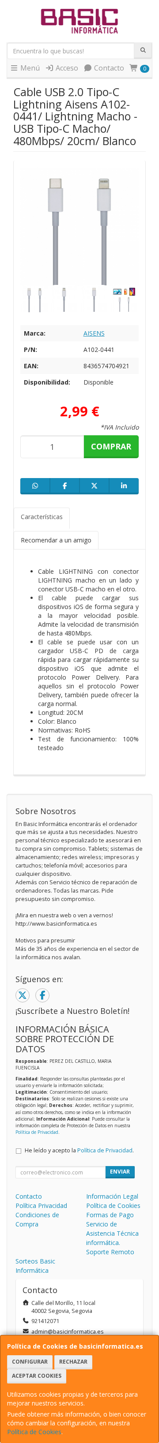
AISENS (94, 333)
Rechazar (73, 1361)
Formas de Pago (110, 1215)
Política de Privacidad (36, 1132)
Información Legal (112, 1196)
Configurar (30, 1361)
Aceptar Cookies (36, 1375)
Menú (29, 68)
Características (42, 516)
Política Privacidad (41, 1205)
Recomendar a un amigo (56, 540)
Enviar (120, 1171)
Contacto (108, 68)
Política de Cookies (34, 1432)
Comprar (111, 446)
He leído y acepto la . (79, 1150)
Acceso (66, 68)
